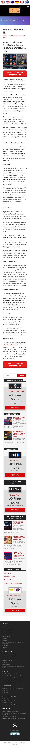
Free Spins (5, 690)
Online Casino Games (17, 35)
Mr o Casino (15, 460)
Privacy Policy (6, 628)
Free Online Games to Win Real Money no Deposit (13, 667)
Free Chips (5, 662)
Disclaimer (5, 645)
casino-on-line (7, 35)
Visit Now (15, 408)
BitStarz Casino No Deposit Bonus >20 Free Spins (19, 538)
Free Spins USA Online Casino (10, 674)
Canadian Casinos (9, 580)
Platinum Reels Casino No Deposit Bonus (12, 676)
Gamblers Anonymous (8, 634)
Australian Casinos (9, 576)
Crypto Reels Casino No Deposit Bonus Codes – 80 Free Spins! (19, 554)
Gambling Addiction (7, 632)
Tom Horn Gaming (10, 345)
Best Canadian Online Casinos (10, 700)
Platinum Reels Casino (15, 392)
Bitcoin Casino (6, 664)
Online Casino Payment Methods (11, 656)
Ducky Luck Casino (15, 596)
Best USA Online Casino (8, 698)
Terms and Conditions (8, 630)
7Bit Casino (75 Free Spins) (18, 522)
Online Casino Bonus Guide (9, 654)
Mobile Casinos (6, 658)
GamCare (5, 638)
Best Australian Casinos (8, 702)
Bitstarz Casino (15, 495)
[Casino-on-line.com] (14, 14)
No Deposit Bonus (7, 660)
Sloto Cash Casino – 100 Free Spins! (11, 682)
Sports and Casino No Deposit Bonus (12, 678)
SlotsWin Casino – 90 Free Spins (19, 418)
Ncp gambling (6, 636)
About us (4, 626)
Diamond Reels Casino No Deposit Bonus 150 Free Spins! (19, 434)
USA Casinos (7, 573)
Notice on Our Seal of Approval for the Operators (12, 643)
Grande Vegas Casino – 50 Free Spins (12, 680)
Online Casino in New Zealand (13, 583)
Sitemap (4, 647)
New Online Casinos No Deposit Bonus (12, 688)
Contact (4, 640)
